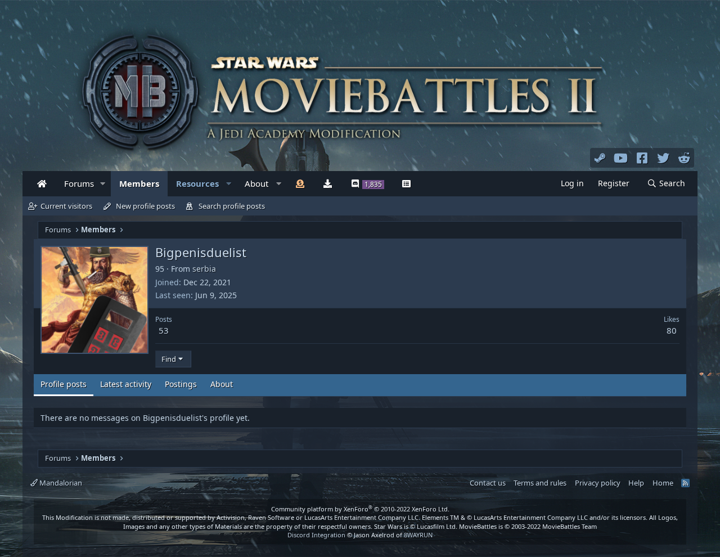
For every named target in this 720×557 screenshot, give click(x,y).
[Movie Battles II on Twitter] (663, 157)
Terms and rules (540, 483)
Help (636, 483)
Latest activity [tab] (125, 384)
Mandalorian (60, 483)
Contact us (488, 483)
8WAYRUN (418, 535)
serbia (204, 268)
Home (662, 483)
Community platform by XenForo (360, 509)
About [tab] (221, 384)
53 (164, 330)
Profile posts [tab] (63, 384)
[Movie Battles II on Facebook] (642, 157)
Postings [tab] (181, 384)
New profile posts (145, 206)
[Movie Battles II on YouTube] (621, 157)
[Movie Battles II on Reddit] (685, 157)
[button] (103, 183)
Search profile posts (232, 206)
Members (139, 183)
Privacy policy (597, 483)
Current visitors (66, 206)
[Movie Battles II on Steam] (600, 157)
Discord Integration (316, 535)
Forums (79, 183)
